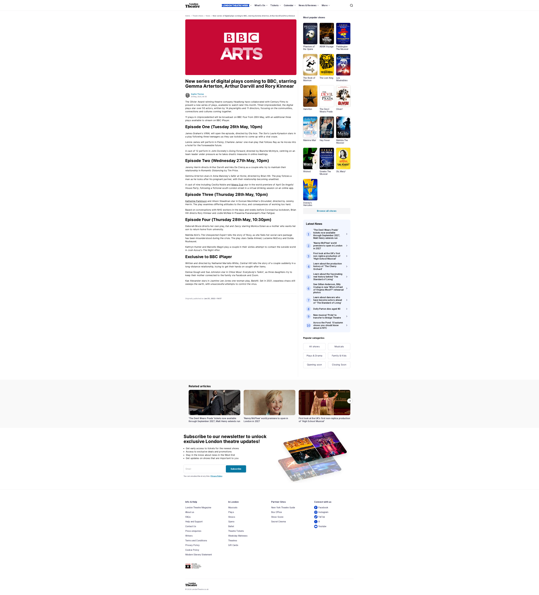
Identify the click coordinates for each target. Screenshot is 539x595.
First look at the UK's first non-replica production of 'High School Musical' (324, 420)
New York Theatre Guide (283, 507)
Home (187, 16)
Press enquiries (193, 531)
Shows (231, 517)
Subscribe (236, 469)
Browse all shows (326, 211)
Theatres (232, 540)
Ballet (231, 526)
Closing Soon (339, 364)
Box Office (276, 512)
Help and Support (194, 521)
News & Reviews (308, 5)
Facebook (323, 507)
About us (189, 512)
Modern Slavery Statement (198, 554)
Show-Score (277, 517)
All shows (314, 346)
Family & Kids (339, 355)
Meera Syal (237, 184)
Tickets (274, 5)
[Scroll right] (349, 401)
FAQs (188, 517)
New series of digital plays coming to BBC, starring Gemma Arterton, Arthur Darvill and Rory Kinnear (254, 16)
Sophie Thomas (197, 94)
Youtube (322, 526)
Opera (231, 521)
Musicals (339, 346)
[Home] (192, 5)
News (208, 16)
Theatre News (198, 16)
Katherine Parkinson (196, 201)
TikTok (321, 517)
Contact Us (190, 526)
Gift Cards (233, 545)
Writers (189, 535)
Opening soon (314, 364)
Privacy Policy (216, 476)
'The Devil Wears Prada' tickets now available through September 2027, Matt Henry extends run (214, 420)
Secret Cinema (278, 521)
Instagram (323, 512)
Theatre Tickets (236, 531)
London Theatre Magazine (198, 507)
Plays (231, 512)
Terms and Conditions (196, 540)
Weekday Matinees (237, 535)
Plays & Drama (314, 355)
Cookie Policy (192, 550)
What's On (259, 5)
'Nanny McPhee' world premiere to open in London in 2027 (266, 420)
